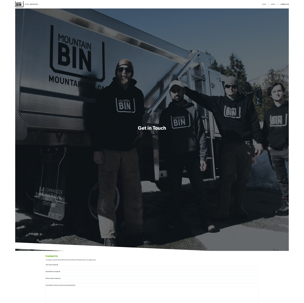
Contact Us (285, 4)
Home (264, 4)
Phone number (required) (53, 278)
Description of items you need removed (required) (60, 285)
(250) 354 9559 (34, 4)
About (273, 4)
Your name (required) (52, 264)
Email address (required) (53, 271)
